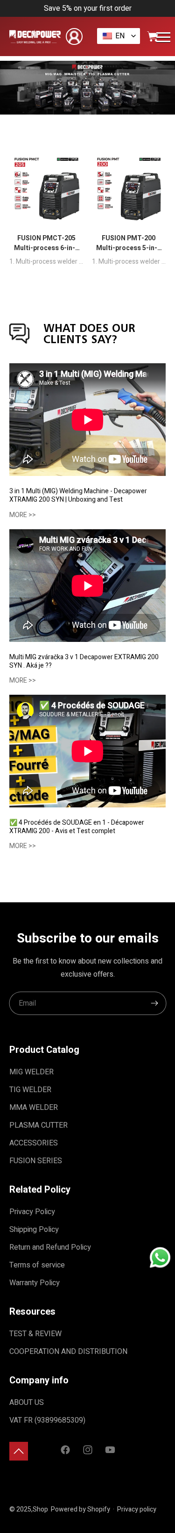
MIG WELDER (31, 1072)
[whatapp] (160, 1258)
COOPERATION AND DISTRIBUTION (68, 1351)
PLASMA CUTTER (38, 1125)
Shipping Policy (34, 1229)
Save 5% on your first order (88, 8)
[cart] (152, 36)
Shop (40, 1509)
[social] (65, 1451)
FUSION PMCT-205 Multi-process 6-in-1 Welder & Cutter (46, 243)
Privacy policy (136, 1509)
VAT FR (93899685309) (47, 1420)
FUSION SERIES (35, 1160)
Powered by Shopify (80, 1509)
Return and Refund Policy (50, 1247)
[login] (74, 36)
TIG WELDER (30, 1089)
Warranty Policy (34, 1282)
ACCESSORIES (33, 1143)
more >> (22, 515)
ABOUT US (26, 1402)
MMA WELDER (33, 1107)
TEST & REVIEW (35, 1333)
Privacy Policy (32, 1211)
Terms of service (37, 1265)
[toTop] (18, 1451)
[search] (154, 1003)
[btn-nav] (163, 37)
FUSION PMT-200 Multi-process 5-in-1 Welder (128, 243)
